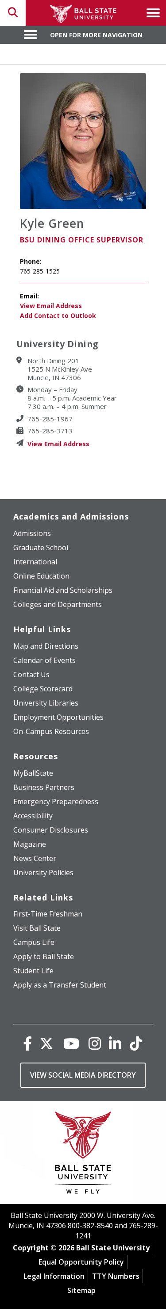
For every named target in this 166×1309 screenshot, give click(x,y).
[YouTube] (71, 1043)
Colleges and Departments (57, 604)
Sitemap (81, 1290)
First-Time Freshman (47, 914)
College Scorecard (43, 689)
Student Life (33, 971)
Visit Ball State (37, 928)
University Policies (43, 872)
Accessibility (33, 816)
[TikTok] (136, 1043)
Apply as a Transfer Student (59, 985)
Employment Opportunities (58, 717)
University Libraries (45, 703)
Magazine (29, 844)
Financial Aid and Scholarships (62, 590)
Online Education (41, 576)
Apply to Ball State (43, 956)
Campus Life (33, 942)
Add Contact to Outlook (58, 315)
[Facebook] (27, 1043)
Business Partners (43, 787)
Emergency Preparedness (55, 801)
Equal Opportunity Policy (81, 1262)
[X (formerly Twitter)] (46, 1043)
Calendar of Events (44, 660)
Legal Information (54, 1276)
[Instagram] (95, 1043)
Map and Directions (45, 646)
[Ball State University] (83, 1154)
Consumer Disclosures (50, 830)
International (35, 562)
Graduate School (40, 547)
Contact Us (31, 674)
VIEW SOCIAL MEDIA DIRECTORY (83, 1075)
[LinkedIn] (115, 1043)
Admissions (32, 533)
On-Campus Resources (51, 731)
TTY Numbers (115, 1276)
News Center (34, 858)
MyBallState (33, 773)
